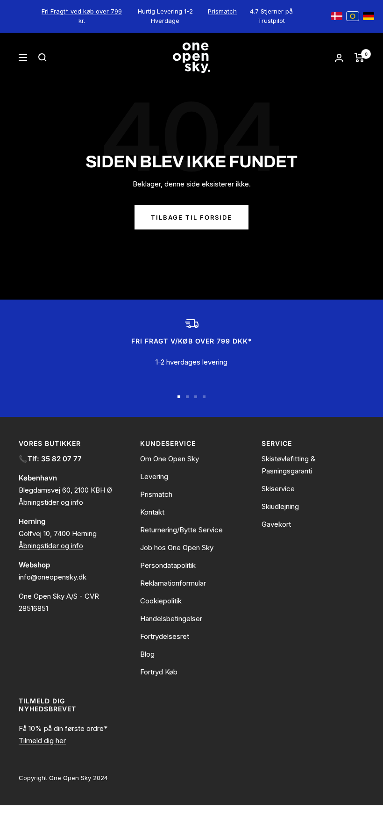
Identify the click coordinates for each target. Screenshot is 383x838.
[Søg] (42, 57)
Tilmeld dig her (42, 740)
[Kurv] (359, 57)
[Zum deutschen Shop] (368, 16)
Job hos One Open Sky (176, 547)
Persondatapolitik (168, 565)
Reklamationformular (173, 583)
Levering (154, 476)
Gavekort (276, 524)
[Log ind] (339, 58)
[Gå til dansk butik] (337, 16)
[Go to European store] (353, 16)
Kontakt (152, 512)
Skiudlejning (280, 506)
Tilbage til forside (191, 217)
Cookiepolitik (161, 600)
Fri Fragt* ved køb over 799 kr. (82, 15)
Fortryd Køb (158, 671)
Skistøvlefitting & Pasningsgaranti (288, 464)
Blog (147, 654)
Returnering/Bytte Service (181, 529)
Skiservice (278, 488)
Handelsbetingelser (171, 618)
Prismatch (222, 11)
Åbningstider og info (51, 502)
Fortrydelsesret (164, 636)
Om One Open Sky (169, 458)
